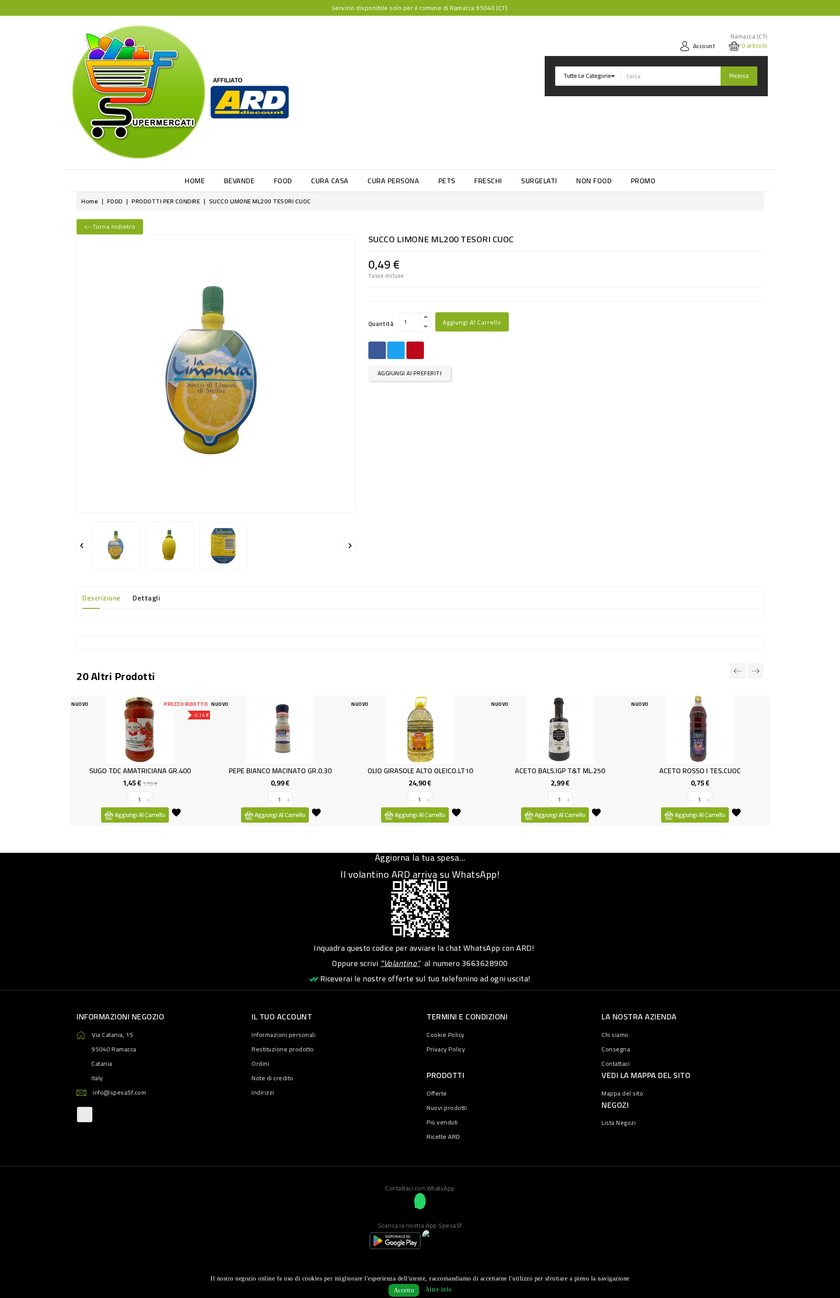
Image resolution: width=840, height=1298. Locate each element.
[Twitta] (396, 350)
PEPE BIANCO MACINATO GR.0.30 (280, 770)
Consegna (616, 1049)
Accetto (404, 1290)
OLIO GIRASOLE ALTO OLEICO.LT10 (420, 770)
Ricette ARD (443, 1136)
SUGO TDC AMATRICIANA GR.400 (140, 770)
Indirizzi (263, 1092)
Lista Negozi (619, 1122)
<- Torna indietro (110, 226)
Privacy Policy (446, 1049)
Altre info (438, 1289)
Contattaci (616, 1063)
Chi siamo (615, 1034)
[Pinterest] (415, 350)
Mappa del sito (622, 1093)
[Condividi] (377, 350)
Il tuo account (282, 1016)
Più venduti (442, 1122)
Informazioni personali (283, 1034)
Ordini (260, 1063)
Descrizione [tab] (101, 597)
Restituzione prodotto (283, 1049)
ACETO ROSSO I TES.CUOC (700, 770)
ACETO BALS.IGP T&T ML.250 (560, 770)
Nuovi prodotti (447, 1107)
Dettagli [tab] (146, 597)
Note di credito (273, 1078)
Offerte (437, 1093)
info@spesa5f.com (119, 1092)
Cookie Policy (446, 1034)
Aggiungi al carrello (472, 322)
